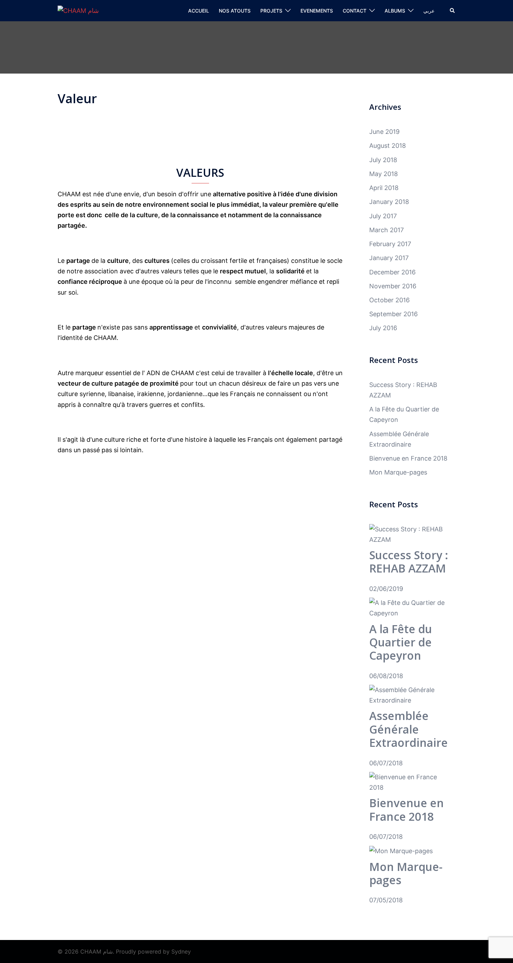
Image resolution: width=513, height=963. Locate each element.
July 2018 (383, 160)
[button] (452, 11)
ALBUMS (395, 11)
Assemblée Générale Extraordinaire (408, 729)
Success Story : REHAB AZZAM (408, 561)
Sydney (181, 951)
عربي (428, 11)
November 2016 (392, 286)
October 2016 (389, 300)
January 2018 (389, 201)
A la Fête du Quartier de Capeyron (400, 642)
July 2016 (383, 328)
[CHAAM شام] (78, 10)
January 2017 (389, 257)
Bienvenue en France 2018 (408, 458)
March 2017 (386, 230)
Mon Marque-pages (398, 472)
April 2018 (384, 187)
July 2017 (383, 216)
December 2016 (392, 272)
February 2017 (390, 244)
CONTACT (354, 11)
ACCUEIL (198, 11)
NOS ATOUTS (235, 11)
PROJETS (271, 11)
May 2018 (383, 173)
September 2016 (393, 314)
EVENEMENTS (316, 11)
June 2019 (384, 131)
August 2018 (387, 145)
